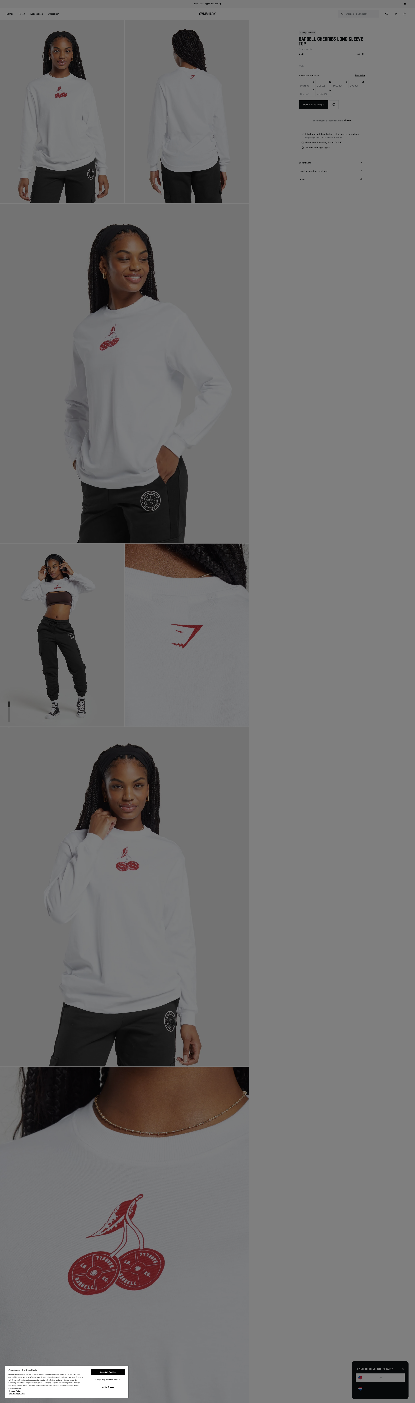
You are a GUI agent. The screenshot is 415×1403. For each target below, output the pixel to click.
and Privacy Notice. (17, 1394)
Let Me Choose (108, 1387)
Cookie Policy (15, 1391)
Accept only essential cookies (107, 1379)
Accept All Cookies (108, 1372)
